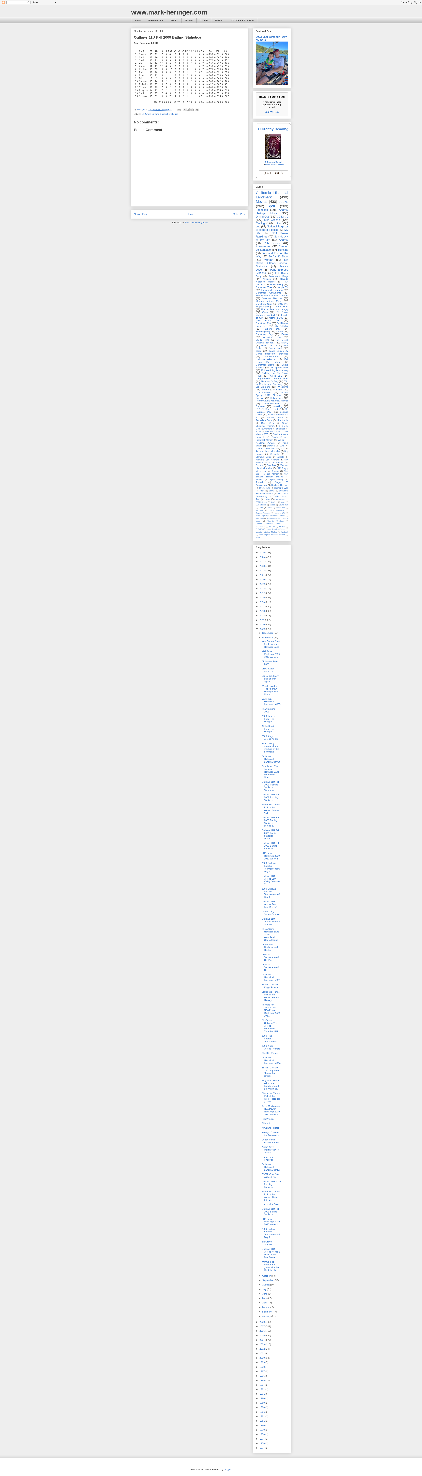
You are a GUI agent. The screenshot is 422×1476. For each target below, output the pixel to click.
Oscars (259, 465)
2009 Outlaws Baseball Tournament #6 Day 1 (271, 892)
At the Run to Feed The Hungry (268, 729)
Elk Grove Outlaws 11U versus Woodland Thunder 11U (270, 1026)
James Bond (281, 306)
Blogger (227, 1469)
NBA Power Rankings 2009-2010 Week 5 (271, 654)
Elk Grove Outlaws (267, 1243)
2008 (262, 1322)
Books (174, 20)
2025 (262, 557)
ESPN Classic (261, 502)
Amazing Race (275, 417)
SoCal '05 (260, 529)
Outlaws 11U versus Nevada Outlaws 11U (271, 921)
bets (283, 448)
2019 (262, 584)
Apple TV (283, 287)
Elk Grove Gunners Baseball (272, 313)
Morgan (268, 259)
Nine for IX (282, 420)
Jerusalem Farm (264, 420)
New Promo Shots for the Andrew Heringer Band (271, 644)
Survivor (260, 398)
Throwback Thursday (272, 290)
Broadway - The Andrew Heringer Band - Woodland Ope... (271, 772)
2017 (262, 593)
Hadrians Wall (279, 513)
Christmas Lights (265, 364)
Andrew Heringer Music (272, 211)
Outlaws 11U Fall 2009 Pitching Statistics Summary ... (270, 786)
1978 (262, 1434)
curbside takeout (265, 359)
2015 (262, 602)
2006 (262, 1330)
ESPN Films (262, 340)
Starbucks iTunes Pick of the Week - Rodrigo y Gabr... (271, 1097)
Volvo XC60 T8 (269, 345)
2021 (262, 575)
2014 (262, 606)
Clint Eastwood (264, 392)
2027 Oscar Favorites (242, 20)
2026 (262, 552)
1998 (262, 1367)
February (267, 1311)
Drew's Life (264, 488)
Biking (279, 389)
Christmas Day (264, 334)
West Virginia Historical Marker (272, 535)
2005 (262, 1335)
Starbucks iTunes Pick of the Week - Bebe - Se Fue (271, 1195)
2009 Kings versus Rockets (271, 1047)
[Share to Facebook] (194, 109)
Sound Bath (283, 505)
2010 (262, 624)
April (265, 1302)
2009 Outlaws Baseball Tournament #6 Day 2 (271, 867)
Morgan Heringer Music (269, 301)
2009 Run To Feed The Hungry (268, 719)
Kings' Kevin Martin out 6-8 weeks (270, 1150)
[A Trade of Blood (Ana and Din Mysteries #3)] (273, 158)
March (266, 1307)
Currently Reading (273, 129)
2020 (262, 579)
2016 (262, 597)
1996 (262, 1375)
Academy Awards (265, 443)
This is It (266, 1123)
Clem (265, 312)
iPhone (265, 389)
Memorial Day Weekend (267, 460)
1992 (262, 1389)
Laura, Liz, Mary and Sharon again (270, 679)
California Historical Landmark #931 (271, 977)
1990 (262, 1398)
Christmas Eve (263, 323)
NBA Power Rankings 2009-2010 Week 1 (271, 1222)
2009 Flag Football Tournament (269, 1038)
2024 (262, 561)
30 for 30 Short (278, 256)
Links (271, 491)
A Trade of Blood (273, 162)
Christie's (260, 406)
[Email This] (184, 109)
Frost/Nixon (268, 1119)
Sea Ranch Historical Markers (272, 295)
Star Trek (271, 465)
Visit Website (272, 112)
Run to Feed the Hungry (274, 309)
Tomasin (260, 482)
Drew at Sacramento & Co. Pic (270, 957)
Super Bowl (275, 348)
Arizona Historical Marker (268, 451)
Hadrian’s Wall (281, 488)
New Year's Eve (268, 320)
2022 (262, 570)
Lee (258, 226)
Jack (261, 491)
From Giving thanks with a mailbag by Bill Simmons (270, 747)
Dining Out (262, 216)
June (265, 1293)
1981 (262, 1420)
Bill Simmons (263, 386)
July (264, 1289)
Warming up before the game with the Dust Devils (270, 1265)
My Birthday (281, 326)
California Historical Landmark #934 (271, 1060)
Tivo (261, 508)
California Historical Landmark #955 (271, 701)
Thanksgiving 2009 (268, 710)
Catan (279, 331)
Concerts (274, 454)
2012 (262, 615)
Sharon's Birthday (272, 298)
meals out (280, 508)
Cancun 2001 (279, 499)
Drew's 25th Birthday (268, 670)
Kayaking (277, 406)
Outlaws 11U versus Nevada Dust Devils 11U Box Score (271, 1253)
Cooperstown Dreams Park (272, 378)
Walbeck (284, 532)
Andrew (283, 239)
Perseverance (156, 20)
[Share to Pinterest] (197, 109)
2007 (262, 1326)
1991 (262, 1393)
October (266, 1275)
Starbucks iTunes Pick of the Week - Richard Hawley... (271, 995)
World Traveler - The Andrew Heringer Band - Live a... (271, 690)
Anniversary (263, 246)
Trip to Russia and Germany (272, 382)
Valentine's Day (272, 337)
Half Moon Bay (272, 431)
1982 (262, 1416)
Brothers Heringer (279, 485)
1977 (262, 1438)
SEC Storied (261, 505)
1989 (262, 1403)
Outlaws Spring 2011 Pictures (272, 394)
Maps (283, 502)
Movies (189, 20)
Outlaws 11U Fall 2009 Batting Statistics (270, 846)
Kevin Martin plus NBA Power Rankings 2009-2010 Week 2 (271, 1110)
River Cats (267, 423)
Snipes (272, 505)
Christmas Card (264, 304)
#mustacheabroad (271, 403)
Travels (204, 20)
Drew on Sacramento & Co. (270, 967)
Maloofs (280, 457)
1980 (262, 1425)
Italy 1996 (260, 518)
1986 (262, 1412)
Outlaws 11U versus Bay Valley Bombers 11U (271, 880)
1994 (262, 1385)
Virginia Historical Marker (266, 532)
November (268, 637)
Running (283, 249)
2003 (262, 1344)
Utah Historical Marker (276, 529)
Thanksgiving (263, 331)
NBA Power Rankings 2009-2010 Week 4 (271, 856)
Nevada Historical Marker (272, 280)
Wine (269, 508)
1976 (262, 1443)
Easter (284, 334)
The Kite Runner (270, 1053)
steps (258, 351)
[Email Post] (178, 109)
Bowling (275, 471)
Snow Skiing (276, 284)
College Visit (276, 398)
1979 (262, 1430)
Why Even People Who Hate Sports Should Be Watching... (271, 1084)
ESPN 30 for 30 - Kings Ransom (270, 986)
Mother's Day (276, 317)
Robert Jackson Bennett (274, 164)
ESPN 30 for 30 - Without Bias (270, 1175)
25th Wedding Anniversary (274, 370)
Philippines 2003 (279, 367)
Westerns (283, 386)
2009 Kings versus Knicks (270, 737)
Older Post (239, 214)
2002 (262, 1348)
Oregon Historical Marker (269, 524)
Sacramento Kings (278, 276)
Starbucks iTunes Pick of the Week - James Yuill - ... (271, 808)
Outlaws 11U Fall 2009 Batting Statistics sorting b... (270, 821)
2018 (262, 588)
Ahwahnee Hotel (270, 1127)
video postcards (277, 510)
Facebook (262, 209)
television (259, 510)
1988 (262, 1407)
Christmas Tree (264, 287)
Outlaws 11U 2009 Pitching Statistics (271, 1184)
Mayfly (284, 342)
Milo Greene (272, 219)
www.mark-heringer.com (169, 12)
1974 (262, 1447)
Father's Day (272, 328)
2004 (262, 1340)
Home (138, 20)
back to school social (266, 448)
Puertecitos (260, 527)
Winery (258, 537)
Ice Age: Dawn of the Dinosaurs (270, 1134)
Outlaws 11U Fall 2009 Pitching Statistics (270, 797)
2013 (262, 611)
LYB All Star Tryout (267, 409)
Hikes (278, 223)
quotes (267, 499)
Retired (219, 20)
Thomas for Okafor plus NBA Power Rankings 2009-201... (271, 1010)
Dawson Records (263, 513)
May (264, 1298)
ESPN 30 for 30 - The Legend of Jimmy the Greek (270, 1071)
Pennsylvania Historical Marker (272, 400)
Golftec (274, 502)
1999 (262, 1362)
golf (272, 206)
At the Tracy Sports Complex (271, 913)
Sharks (259, 479)
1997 (262, 1371)
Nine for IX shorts (275, 521)
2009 (262, 629)
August (266, 1284)
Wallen (281, 440)
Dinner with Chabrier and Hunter (270, 947)
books (283, 202)
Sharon (282, 527)
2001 (262, 1353)
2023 (262, 566)
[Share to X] (191, 109)
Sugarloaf (280, 429)
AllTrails (267, 279)
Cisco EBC (276, 375)
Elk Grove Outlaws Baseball (272, 341)
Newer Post (141, 214)
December (268, 633)
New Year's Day (269, 381)
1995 (262, 1380)
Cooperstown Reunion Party (270, 1141)
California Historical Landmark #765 (271, 759)
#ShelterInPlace (272, 356)
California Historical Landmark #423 (271, 1167)
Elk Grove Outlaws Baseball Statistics (159, 114)
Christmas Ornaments (268, 292)
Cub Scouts (272, 243)
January (266, 1316)
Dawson (271, 446)
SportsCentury (276, 479)
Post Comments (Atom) (196, 222)
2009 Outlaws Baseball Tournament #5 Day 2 (271, 1233)
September (268, 1280)
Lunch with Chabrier (267, 1158)
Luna (282, 446)
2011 (262, 620)
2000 (262, 1358)
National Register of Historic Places (272, 228)
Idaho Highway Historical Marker (270, 516)
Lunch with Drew (270, 1204)
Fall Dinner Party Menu (272, 360)
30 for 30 (282, 216)
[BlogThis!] (188, 109)
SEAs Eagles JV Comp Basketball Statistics (272, 352)
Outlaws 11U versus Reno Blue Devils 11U (271, 904)
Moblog (260, 223)
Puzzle (272, 527)
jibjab (258, 431)
